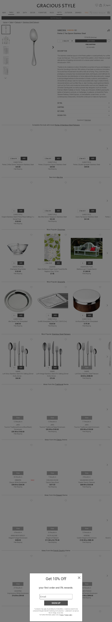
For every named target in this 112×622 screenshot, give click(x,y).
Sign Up (56, 603)
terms (62, 615)
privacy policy (68, 615)
